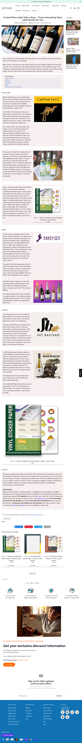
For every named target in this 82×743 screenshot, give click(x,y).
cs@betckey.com (65, 709)
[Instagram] (72, 712)
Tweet (28, 583)
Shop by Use (26, 10)
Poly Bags (63, 5)
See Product (11, 565)
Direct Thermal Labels (13, 721)
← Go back (4, 579)
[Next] (60, 1)
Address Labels (12, 708)
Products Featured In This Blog (13, 87)
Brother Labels (25, 5)
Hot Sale (17, 5)
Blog (27, 719)
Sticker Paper (55, 5)
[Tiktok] (67, 717)
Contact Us (28, 713)
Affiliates (28, 708)
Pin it (38, 583)
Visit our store (7, 518)
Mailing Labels (11, 716)
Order (44, 724)
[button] (78, 8)
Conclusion (7, 83)
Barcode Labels (12, 710)
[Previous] (22, 1)
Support (34, 10)
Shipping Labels (12, 713)
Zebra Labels (45, 5)
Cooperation (29, 716)
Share (6, 85)
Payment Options (47, 719)
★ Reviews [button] (80, 373)
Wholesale (18, 10)
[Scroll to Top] (79, 734)
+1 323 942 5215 (65, 707)
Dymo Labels (35, 5)
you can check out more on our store (34, 514)
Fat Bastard (8, 82)
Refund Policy (46, 708)
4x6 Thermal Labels (13, 724)
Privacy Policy (46, 716)
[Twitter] (77, 712)
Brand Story (29, 710)
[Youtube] (63, 717)
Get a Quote (9, 664)
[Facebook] (67, 712)
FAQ (44, 721)
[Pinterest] (63, 712)
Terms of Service (47, 710)
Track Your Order (47, 713)
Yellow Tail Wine (9, 78)
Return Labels (11, 719)
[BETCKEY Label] (7, 8)
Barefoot (7, 80)
